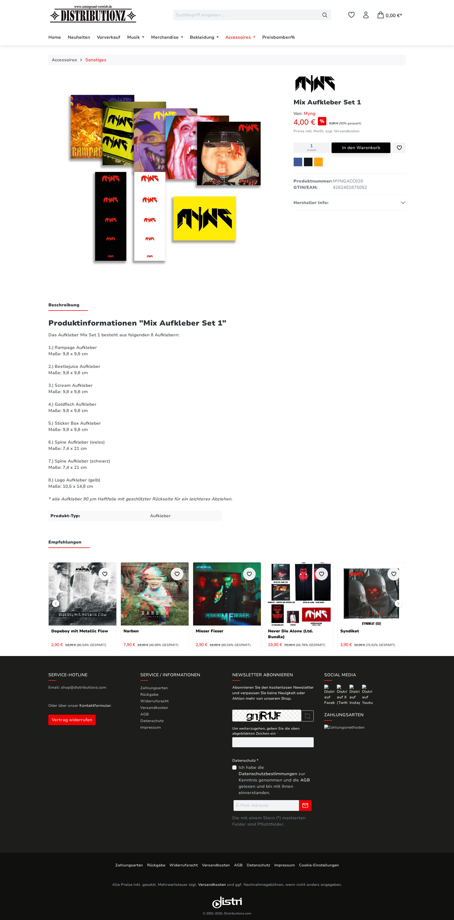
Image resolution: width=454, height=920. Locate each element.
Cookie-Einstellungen (319, 865)
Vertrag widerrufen (72, 720)
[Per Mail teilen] (318, 162)
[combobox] (246, 15)
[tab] (68, 305)
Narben (131, 631)
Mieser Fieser (209, 631)
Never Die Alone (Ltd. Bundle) (290, 633)
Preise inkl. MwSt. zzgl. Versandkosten (326, 131)
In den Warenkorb (361, 148)
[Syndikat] (371, 594)
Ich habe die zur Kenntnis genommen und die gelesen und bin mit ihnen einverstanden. (274, 780)
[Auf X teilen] (308, 162)
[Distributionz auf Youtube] (367, 694)
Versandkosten (154, 707)
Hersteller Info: (310, 203)
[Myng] (315, 84)
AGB (144, 714)
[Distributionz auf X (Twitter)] (342, 694)
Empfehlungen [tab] (64, 542)
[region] (165, 180)
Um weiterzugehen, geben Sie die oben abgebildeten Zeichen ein (266, 731)
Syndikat (349, 631)
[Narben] (155, 594)
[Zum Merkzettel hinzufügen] (399, 148)
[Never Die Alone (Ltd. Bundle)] (299, 594)
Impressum (150, 727)
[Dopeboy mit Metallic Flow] (82, 594)
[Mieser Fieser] (227, 594)
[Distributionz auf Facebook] (330, 694)
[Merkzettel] (351, 15)
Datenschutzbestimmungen (268, 774)
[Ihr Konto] (366, 15)
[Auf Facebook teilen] (298, 162)
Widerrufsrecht (154, 701)
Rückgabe (149, 694)
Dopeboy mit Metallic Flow (79, 631)
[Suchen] (325, 15)
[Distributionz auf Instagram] (355, 694)
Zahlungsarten (154, 687)
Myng (309, 113)
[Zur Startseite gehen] (87, 14)
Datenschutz (152, 720)
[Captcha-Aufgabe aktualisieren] (307, 715)
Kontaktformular (95, 705)
